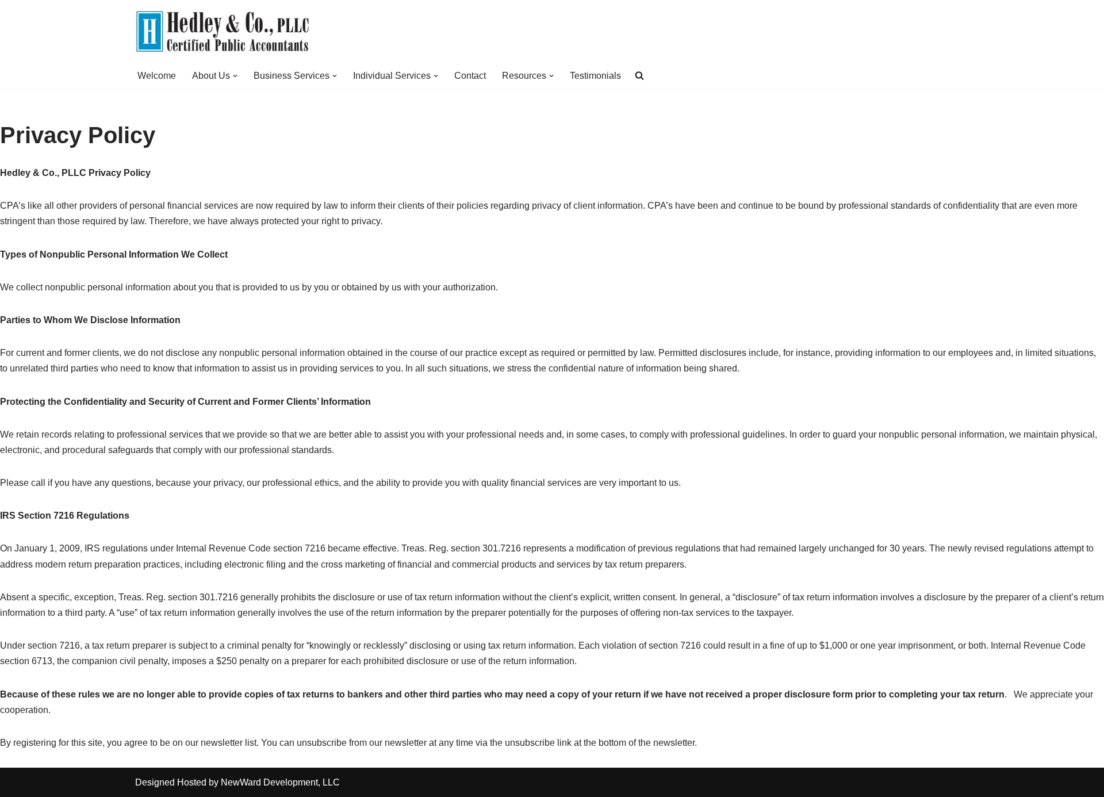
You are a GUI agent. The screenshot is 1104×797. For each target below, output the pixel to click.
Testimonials (595, 76)
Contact (470, 76)
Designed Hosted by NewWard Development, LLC (237, 782)
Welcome (156, 76)
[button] (235, 76)
